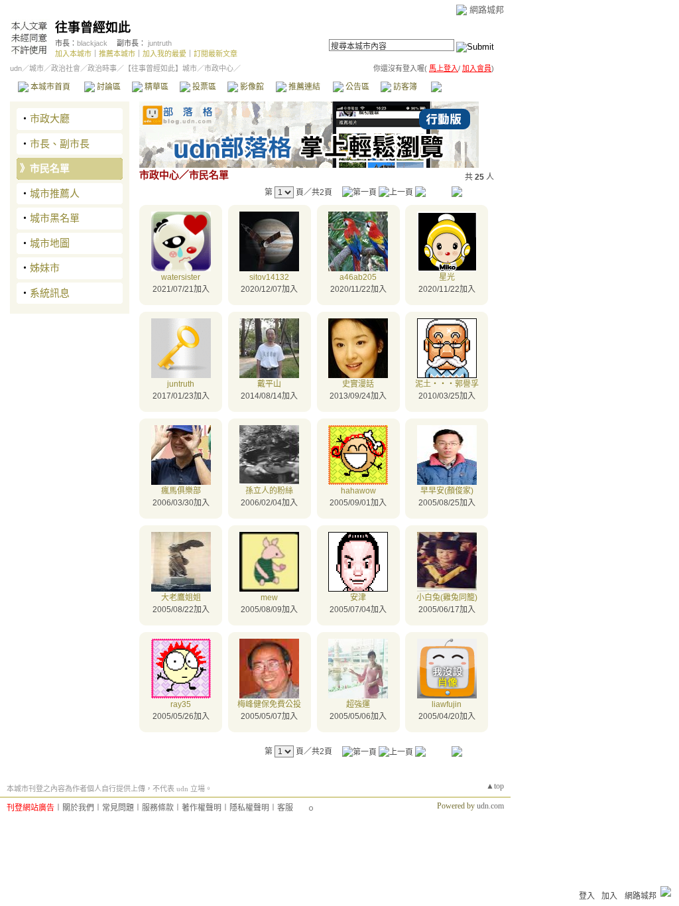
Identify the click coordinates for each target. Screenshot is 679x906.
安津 (358, 597)
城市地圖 (50, 243)
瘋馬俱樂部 (181, 490)
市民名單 (50, 168)
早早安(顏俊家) (446, 490)
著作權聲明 (201, 807)
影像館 (251, 87)
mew (269, 597)
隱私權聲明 (249, 807)
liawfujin (447, 704)
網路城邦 (486, 10)
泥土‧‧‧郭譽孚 (447, 384)
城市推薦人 (55, 193)
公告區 (356, 87)
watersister (180, 277)
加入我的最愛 (164, 54)
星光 (447, 277)
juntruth (160, 43)
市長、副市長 (60, 143)
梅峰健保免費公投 (269, 704)
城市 (36, 68)
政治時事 (102, 68)
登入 (587, 896)
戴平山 (269, 384)
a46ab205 (358, 277)
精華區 (155, 87)
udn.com (490, 805)
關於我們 (78, 807)
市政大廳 (50, 118)
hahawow (358, 490)
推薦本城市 (117, 54)
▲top (495, 786)
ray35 (180, 704)
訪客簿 (404, 87)
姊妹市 (45, 267)
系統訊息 (50, 292)
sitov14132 (269, 277)
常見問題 (118, 807)
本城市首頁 (49, 87)
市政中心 (463, 87)
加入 (609, 896)
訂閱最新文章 (215, 54)
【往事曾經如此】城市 (160, 68)
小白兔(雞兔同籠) (446, 597)
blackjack (92, 43)
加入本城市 (73, 54)
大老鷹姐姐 (181, 597)
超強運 (358, 704)
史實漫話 (358, 384)
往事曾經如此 (93, 27)
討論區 (108, 87)
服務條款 (158, 807)
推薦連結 (303, 87)
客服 (285, 807)
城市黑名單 (55, 218)
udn (16, 68)
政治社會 (65, 68)
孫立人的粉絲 (269, 490)
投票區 (203, 87)
